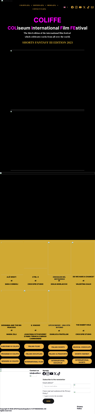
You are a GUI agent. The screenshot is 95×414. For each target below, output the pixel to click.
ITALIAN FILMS (34, 346)
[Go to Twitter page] (85, 7)
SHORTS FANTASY (82, 354)
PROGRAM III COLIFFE (10, 354)
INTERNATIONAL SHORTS (82, 361)
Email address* (48, 383)
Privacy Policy (80, 407)
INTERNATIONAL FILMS (34, 362)
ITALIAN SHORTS (58, 347)
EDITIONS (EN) (38, 5)
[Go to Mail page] (92, 7)
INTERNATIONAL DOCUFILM (58, 361)
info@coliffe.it (35, 373)
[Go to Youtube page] (81, 7)
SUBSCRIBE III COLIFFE (10, 346)
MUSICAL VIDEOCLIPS (82, 347)
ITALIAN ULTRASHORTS (58, 354)
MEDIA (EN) (51, 5)
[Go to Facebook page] (73, 7)
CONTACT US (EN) (39, 9)
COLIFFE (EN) (24, 5)
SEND (48, 401)
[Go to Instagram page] (77, 7)
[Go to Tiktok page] (89, 7)
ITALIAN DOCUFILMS (34, 354)
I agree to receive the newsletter (53, 396)
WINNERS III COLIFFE (10, 361)
